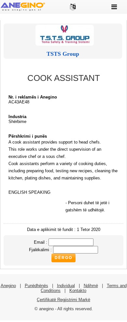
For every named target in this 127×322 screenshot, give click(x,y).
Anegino (8, 285)
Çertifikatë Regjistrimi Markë (63, 299)
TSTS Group (63, 54)
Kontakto (77, 290)
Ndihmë (91, 285)
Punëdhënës (36, 285)
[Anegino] (23, 10)
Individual (66, 285)
